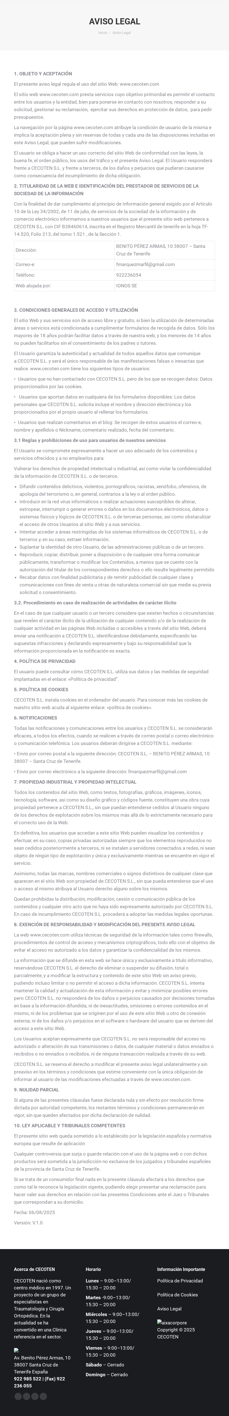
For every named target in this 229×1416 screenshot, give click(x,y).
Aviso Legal (169, 1309)
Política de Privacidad (180, 1281)
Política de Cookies (177, 1295)
